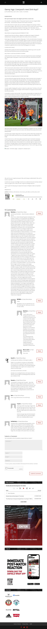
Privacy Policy (25, 624)
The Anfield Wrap (9, 11)
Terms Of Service (17, 624)
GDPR (31, 624)
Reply (39, 213)
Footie (21, 11)
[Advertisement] (19, 202)
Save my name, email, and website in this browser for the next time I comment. (22, 463)
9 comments (25, 11)
